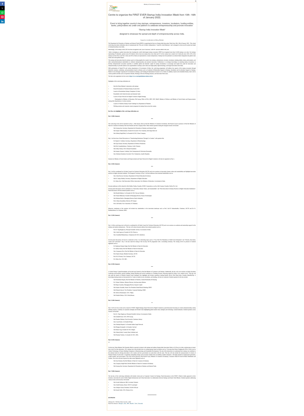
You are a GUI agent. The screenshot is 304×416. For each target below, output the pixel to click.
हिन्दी (128, 403)
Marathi (132, 403)
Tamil (136, 403)
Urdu (125, 403)
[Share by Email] (2, 17)
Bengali (121, 403)
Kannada (140, 403)
